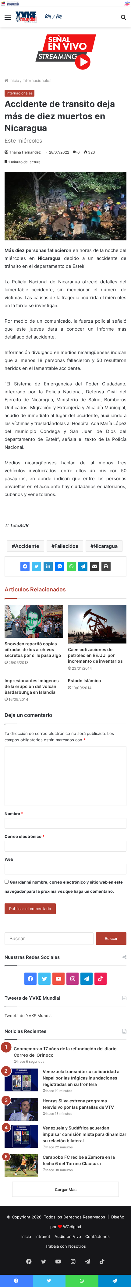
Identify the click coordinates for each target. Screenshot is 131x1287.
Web (9, 859)
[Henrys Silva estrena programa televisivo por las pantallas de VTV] (21, 1109)
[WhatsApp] (71, 566)
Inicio (13, 80)
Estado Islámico (84, 680)
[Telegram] (82, 566)
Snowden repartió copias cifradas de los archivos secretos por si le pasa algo (33, 649)
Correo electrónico (24, 836)
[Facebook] (25, 566)
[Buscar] (123, 19)
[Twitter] (36, 566)
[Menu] (8, 19)
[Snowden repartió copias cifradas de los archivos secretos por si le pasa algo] (34, 621)
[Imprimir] (106, 566)
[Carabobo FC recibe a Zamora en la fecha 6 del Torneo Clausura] (21, 1165)
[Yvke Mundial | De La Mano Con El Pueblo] (39, 17)
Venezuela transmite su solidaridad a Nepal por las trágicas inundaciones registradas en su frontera (81, 1078)
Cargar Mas (65, 1189)
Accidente (27, 546)
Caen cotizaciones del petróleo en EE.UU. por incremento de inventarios (95, 655)
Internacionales (37, 80)
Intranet (42, 1236)
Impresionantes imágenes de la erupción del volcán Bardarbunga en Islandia (32, 686)
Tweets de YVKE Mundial (28, 1015)
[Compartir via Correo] (94, 566)
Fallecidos (66, 546)
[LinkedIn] (48, 566)
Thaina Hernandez (25, 152)
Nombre (14, 813)
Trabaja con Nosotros (65, 1246)
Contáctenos (97, 1236)
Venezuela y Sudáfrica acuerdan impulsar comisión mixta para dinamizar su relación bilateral (84, 1134)
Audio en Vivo (68, 1236)
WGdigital (72, 1226)
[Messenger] (59, 566)
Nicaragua (106, 546)
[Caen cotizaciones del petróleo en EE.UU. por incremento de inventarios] (97, 624)
